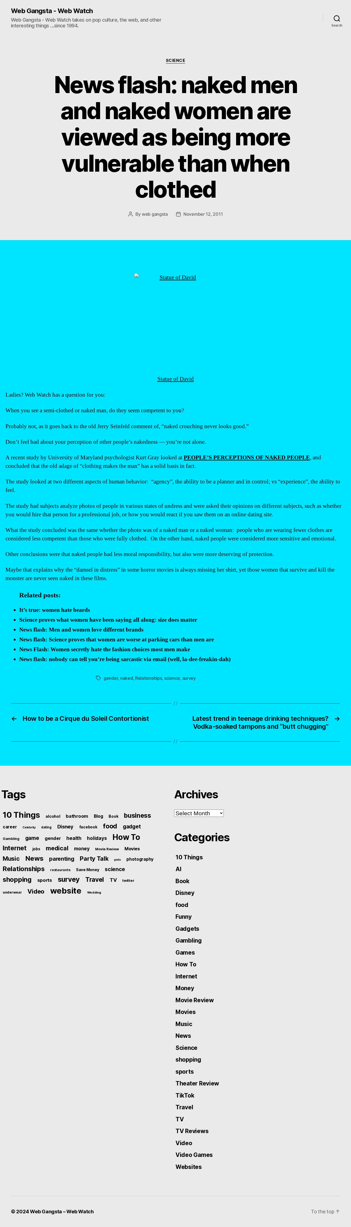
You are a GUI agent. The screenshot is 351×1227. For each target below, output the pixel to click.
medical (57, 848)
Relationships (148, 678)
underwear (12, 892)
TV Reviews (192, 1131)
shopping (17, 879)
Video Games (194, 1154)
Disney (65, 826)
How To (126, 837)
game (32, 838)
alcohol (53, 816)
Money (185, 988)
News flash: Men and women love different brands (81, 629)
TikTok (185, 1095)
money (82, 848)
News (34, 858)
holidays (97, 838)
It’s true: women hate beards (54, 610)
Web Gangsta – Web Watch (62, 1211)
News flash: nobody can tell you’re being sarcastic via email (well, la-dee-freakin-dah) (125, 659)
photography (140, 859)
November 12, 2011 (203, 214)
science (172, 678)
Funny (184, 916)
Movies (132, 848)
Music (11, 858)
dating (46, 827)
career (10, 826)
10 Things (21, 815)
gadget (132, 826)
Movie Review (107, 849)
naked (126, 678)
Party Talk (94, 858)
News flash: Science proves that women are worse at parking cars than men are (116, 639)
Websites (189, 1166)
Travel (94, 879)
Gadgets (187, 928)
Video (35, 891)
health (73, 838)
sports (44, 880)
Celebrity (29, 827)
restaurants (60, 870)
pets (117, 860)
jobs (36, 849)
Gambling (11, 839)
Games (185, 952)
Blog (98, 816)
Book (113, 816)
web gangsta (155, 214)
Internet (15, 848)
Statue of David (175, 379)
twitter (128, 880)
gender (111, 678)
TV (113, 880)
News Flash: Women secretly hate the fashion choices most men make (104, 649)
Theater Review (197, 1083)
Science (175, 60)
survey (189, 678)
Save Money (87, 869)
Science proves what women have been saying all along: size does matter (108, 620)
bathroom (77, 816)
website (65, 890)
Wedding (94, 892)
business (137, 815)
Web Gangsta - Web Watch (52, 11)
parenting (61, 859)
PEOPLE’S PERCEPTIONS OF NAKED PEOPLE (247, 457)
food (110, 826)
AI (178, 869)
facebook (88, 827)
